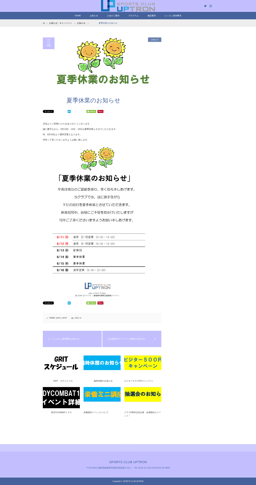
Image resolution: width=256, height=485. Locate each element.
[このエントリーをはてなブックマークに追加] (69, 112)
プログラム (133, 15)
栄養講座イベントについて (96, 412)
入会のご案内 (113, 15)
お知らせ (94, 15)
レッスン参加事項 (173, 15)
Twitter (205, 5)
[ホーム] (44, 20)
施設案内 (152, 15)
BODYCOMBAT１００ (57, 412)
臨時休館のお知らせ (98, 381)
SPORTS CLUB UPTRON (128, 462)
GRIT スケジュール (58, 381)
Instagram (210, 5)
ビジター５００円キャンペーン (138, 381)
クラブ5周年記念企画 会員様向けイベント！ (142, 414)
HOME (78, 15)
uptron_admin (61, 318)
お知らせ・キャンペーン (60, 23)
